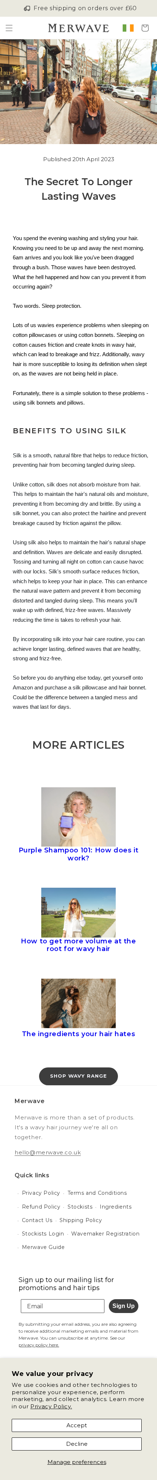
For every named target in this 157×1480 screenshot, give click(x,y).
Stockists (80, 1207)
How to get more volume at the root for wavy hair (78, 945)
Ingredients (116, 1207)
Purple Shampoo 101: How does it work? (79, 854)
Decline (77, 1443)
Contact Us (37, 1220)
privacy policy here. (39, 1345)
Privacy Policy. (51, 1406)
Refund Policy (41, 1207)
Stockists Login (43, 1233)
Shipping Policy (81, 1220)
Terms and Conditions (97, 1193)
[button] (9, 28)
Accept (76, 1425)
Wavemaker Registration (105, 1233)
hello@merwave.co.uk (48, 1152)
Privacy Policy (41, 1193)
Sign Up (123, 1306)
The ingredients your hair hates (78, 1034)
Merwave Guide (43, 1247)
